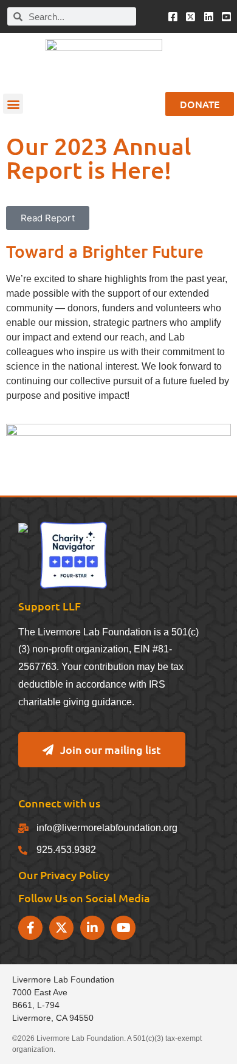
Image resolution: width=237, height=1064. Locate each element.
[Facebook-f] (30, 928)
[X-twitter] (61, 928)
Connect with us (59, 803)
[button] (13, 104)
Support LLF (49, 606)
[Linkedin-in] (92, 928)
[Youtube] (123, 928)
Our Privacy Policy (63, 875)
